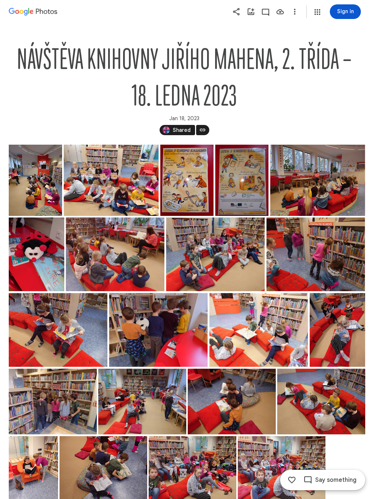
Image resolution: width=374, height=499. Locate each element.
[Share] (236, 11)
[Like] (292, 480)
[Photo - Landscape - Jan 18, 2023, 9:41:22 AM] (53, 401)
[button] (317, 12)
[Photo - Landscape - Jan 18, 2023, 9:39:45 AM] (58, 330)
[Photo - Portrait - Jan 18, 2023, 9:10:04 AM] (36, 254)
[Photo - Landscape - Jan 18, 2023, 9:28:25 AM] (115, 254)
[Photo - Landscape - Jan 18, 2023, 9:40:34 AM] (258, 330)
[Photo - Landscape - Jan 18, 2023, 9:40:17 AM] (158, 330)
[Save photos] (280, 11)
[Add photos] (251, 11)
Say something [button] (335, 480)
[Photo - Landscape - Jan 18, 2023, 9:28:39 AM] (215, 254)
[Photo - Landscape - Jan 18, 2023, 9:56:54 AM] (232, 401)
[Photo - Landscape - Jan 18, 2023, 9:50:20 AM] (142, 401)
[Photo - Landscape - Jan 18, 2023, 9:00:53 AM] (317, 180)
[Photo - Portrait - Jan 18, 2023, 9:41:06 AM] (337, 330)
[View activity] (265, 11)
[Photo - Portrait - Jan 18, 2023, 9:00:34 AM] (187, 180)
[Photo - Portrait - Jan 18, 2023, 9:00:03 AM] (35, 180)
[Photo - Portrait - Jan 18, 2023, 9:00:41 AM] (241, 180)
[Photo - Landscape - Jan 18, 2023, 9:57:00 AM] (321, 401)
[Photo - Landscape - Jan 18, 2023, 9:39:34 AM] (315, 254)
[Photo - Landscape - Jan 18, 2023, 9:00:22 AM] (111, 180)
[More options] (294, 11)
